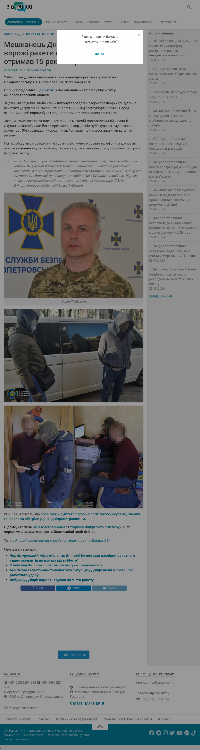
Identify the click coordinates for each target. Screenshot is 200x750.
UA (97, 54)
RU (103, 54)
